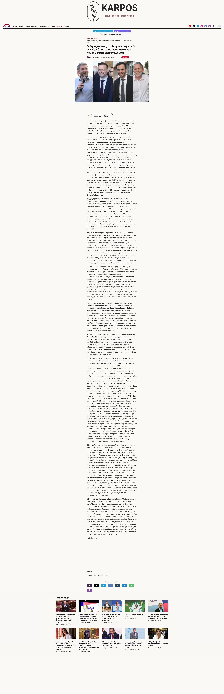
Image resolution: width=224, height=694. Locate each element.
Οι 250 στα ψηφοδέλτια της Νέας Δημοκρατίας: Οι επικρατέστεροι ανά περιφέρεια (111, 617)
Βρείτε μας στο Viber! (123, 31)
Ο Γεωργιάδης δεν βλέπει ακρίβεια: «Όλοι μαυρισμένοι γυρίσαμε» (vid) (111, 643)
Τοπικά (20, 26)
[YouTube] (190, 26)
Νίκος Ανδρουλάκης (94, 575)
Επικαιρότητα (44, 26)
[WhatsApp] (131, 585)
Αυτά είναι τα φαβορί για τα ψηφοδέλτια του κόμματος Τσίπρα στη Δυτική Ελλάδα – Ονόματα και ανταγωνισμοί (88, 617)
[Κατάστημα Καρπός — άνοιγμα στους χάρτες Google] (112, 11)
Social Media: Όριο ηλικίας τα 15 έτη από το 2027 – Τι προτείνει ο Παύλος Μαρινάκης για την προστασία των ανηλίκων (89, 645)
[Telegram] (198, 26)
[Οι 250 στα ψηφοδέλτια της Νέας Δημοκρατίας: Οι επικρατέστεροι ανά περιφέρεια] (112, 606)
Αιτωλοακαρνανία (31, 26)
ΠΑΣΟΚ (106, 575)
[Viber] (209, 26)
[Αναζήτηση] (213, 26)
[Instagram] (201, 26)
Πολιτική (59, 26)
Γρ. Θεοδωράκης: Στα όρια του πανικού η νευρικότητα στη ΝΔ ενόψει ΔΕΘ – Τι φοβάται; (158, 616)
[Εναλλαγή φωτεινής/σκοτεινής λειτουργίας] (218, 26)
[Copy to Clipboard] (117, 585)
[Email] (89, 585)
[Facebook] (205, 26)
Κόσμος (52, 26)
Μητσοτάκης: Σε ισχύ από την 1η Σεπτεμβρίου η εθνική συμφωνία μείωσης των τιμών (135, 644)
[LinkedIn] (124, 585)
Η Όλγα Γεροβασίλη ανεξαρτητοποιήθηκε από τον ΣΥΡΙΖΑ (158, 643)
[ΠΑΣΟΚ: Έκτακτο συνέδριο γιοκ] (135, 606)
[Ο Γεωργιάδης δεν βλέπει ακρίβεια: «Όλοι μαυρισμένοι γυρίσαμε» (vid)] (112, 633)
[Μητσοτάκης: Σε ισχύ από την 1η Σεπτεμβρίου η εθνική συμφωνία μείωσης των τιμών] (135, 633)
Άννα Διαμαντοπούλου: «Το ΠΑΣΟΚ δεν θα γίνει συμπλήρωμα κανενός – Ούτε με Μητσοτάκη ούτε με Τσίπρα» (65, 645)
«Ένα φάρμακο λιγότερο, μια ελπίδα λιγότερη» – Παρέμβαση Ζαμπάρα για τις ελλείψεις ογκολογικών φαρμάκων (65, 618)
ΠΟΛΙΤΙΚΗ (125, 57)
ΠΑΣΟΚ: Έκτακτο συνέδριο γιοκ (134, 615)
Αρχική (15, 26)
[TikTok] (194, 26)
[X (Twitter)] (96, 585)
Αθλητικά (66, 26)
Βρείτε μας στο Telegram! (104, 31)
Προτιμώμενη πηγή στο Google (113, 34)
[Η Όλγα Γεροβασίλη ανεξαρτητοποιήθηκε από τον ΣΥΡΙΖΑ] (158, 633)
